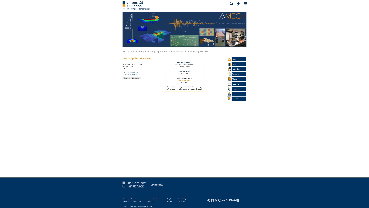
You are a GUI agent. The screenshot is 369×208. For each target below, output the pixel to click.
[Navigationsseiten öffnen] (123, 9)
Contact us (150, 201)
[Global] (238, 4)
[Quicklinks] (238, 3)
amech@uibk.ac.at (131, 74)
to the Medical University (147, 206)
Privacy (169, 201)
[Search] (231, 3)
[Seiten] (245, 3)
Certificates (181, 201)
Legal (169, 199)
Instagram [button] (137, 78)
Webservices (137, 206)
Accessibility (182, 199)
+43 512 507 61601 (132, 72)
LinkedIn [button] (127, 78)
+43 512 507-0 (157, 199)
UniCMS (131, 206)
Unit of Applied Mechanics (138, 9)
